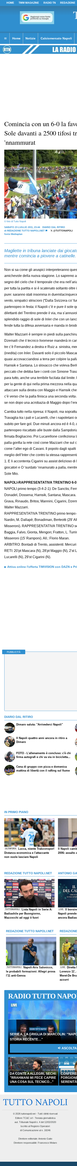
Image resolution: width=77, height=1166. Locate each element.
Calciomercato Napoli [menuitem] (56, 38)
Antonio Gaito (45, 1138)
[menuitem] (5, 38)
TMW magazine (29, 3)
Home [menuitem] (16, 38)
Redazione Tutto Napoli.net (26, 230)
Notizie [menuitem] (30, 38)
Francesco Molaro (47, 1142)
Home (10, 3)
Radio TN (49, 3)
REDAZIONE (67, 3)
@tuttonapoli (63, 230)
